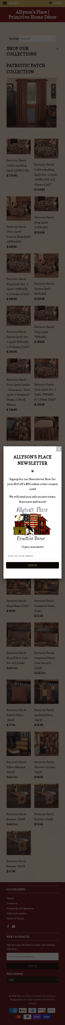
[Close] (59, 448)
